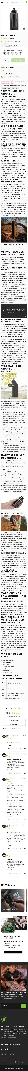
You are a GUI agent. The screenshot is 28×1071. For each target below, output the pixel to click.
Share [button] (10, 748)
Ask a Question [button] (14, 724)
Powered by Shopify (19, 1068)
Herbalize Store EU (11, 1068)
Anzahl (4, 56)
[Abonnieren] (23, 1006)
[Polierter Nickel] (20, 53)
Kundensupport (8, 945)
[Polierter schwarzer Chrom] (16, 53)
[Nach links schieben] (2, 19)
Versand (8, 45)
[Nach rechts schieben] (25, 19)
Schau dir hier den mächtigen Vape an (10, 88)
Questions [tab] (14, 728)
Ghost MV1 (9, 745)
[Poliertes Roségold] (12, 53)
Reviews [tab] (5, 728)
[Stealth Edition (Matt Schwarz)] (4, 53)
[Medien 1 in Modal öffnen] (14, 19)
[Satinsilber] (8, 53)
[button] (2, 2)
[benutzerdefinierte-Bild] (4, 1022)
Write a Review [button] (14, 720)
